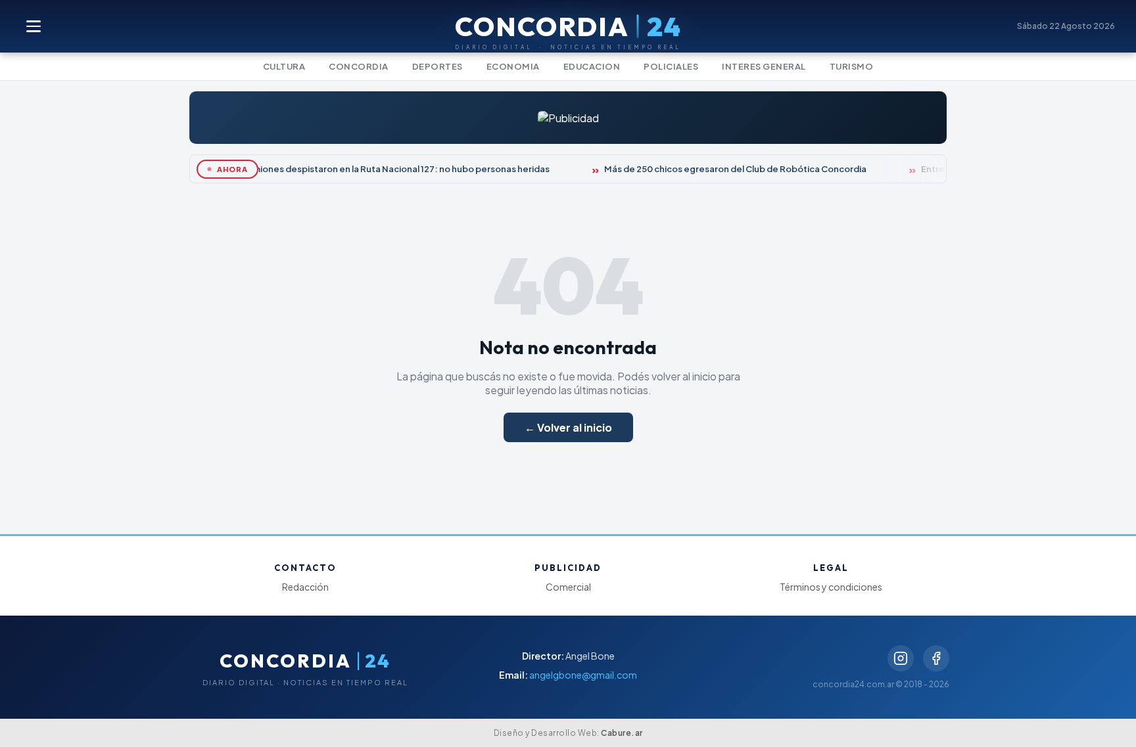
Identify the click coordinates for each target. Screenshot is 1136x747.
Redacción (305, 587)
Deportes (437, 66)
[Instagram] (901, 658)
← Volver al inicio (568, 427)
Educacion (592, 66)
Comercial (568, 587)
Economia (513, 66)
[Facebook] (936, 658)
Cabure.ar (622, 733)
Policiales (671, 66)
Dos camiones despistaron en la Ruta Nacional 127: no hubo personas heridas (383, 169)
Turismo (852, 66)
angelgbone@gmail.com (583, 675)
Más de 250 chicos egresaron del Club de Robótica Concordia (731, 169)
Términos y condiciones (831, 587)
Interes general (764, 66)
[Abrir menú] (34, 26)
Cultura (284, 66)
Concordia (359, 66)
